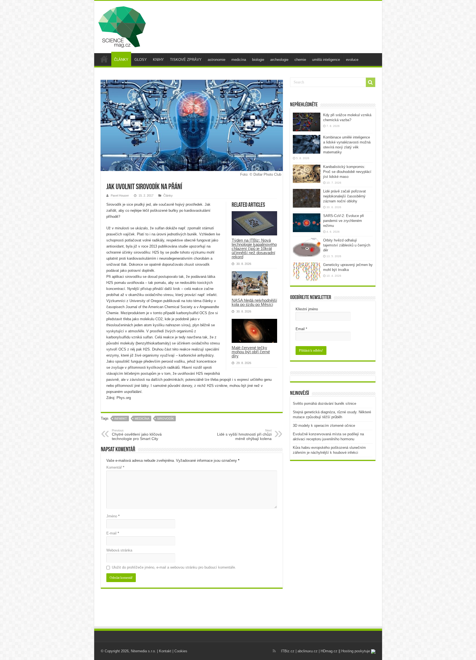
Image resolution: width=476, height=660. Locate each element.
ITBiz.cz (287, 651)
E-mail (112, 533)
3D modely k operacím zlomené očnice (324, 425)
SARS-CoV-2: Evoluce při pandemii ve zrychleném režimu (343, 221)
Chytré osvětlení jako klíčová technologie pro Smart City (137, 435)
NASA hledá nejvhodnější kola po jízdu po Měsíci (254, 302)
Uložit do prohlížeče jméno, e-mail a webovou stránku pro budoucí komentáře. (174, 567)
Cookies (180, 651)
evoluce (352, 60)
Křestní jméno (307, 309)
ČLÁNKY (121, 60)
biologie (258, 60)
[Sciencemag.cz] (122, 25)
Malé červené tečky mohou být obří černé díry (251, 351)
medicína (238, 60)
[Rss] (274, 651)
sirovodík (165, 418)
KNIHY (158, 60)
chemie (300, 60)
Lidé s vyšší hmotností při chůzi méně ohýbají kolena (244, 435)
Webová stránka (119, 550)
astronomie (216, 60)
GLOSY (140, 60)
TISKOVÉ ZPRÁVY (186, 60)
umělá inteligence (326, 60)
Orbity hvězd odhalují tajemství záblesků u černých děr (346, 245)
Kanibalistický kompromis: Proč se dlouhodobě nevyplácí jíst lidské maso (347, 172)
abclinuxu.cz (308, 651)
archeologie (279, 60)
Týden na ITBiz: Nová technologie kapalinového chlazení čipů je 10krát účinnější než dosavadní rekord (254, 248)
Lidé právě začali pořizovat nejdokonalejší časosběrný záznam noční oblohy (344, 196)
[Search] (370, 82)
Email (301, 329)
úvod (104, 59)
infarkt (120, 418)
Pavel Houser (120, 195)
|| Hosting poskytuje (355, 651)
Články (168, 195)
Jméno (113, 516)
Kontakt (165, 651)
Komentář (115, 467)
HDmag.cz (329, 651)
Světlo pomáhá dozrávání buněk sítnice (324, 403)
